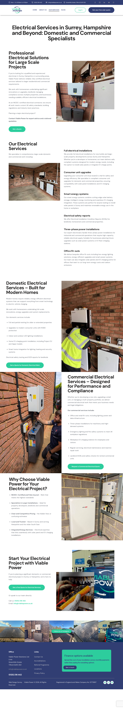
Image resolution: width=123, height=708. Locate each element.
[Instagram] (108, 682)
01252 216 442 (15, 674)
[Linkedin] (112, 682)
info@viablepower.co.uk (18, 669)
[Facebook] (104, 682)
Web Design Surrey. (15, 682)
